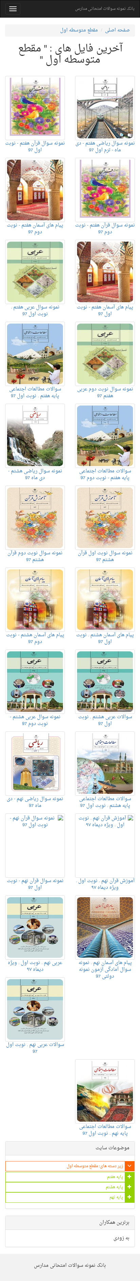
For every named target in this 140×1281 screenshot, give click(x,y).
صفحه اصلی (117, 30)
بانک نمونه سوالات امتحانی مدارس (105, 9)
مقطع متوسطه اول (79, 30)
